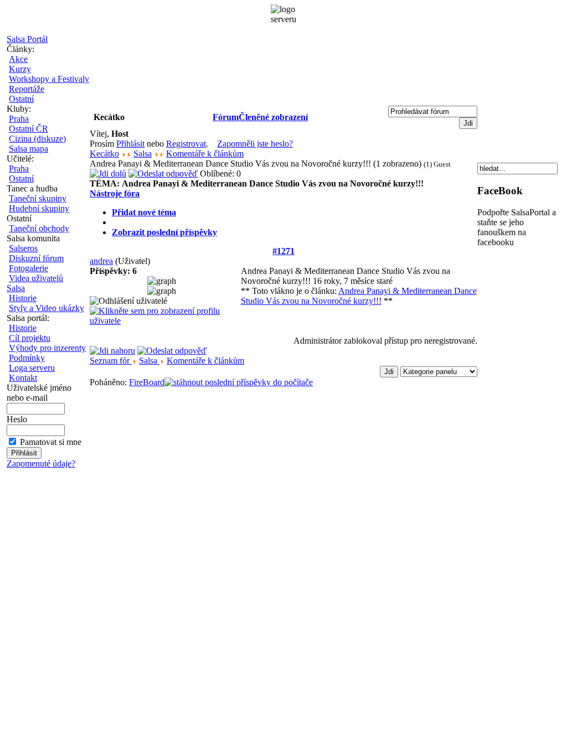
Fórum (226, 117)
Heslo (17, 419)
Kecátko (104, 153)
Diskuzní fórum (36, 258)
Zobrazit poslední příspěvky (164, 232)
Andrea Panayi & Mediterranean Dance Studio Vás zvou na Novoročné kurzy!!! (359, 295)
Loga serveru (32, 367)
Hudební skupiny (39, 208)
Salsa (16, 288)
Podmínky (27, 358)
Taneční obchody (39, 228)
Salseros (23, 248)
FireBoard (146, 382)
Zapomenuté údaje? (41, 463)
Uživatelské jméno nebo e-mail (39, 392)
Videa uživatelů (36, 278)
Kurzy (20, 69)
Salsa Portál (27, 39)
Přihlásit (130, 143)
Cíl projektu (29, 338)
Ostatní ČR (28, 128)
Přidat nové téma (144, 212)
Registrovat (186, 143)
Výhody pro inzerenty (47, 348)
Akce (18, 59)
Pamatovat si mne (50, 442)
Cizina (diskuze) (37, 138)
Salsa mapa (28, 148)
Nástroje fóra (115, 193)
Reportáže (26, 89)
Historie (23, 298)
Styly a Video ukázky (46, 308)
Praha (19, 118)
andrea (101, 261)
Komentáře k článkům (205, 153)
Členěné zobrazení (273, 117)
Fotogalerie (28, 268)
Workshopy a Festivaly (49, 79)
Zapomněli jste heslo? (255, 143)
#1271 (283, 251)
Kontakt (23, 377)
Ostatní (21, 98)
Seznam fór (111, 360)
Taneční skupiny (37, 198)
